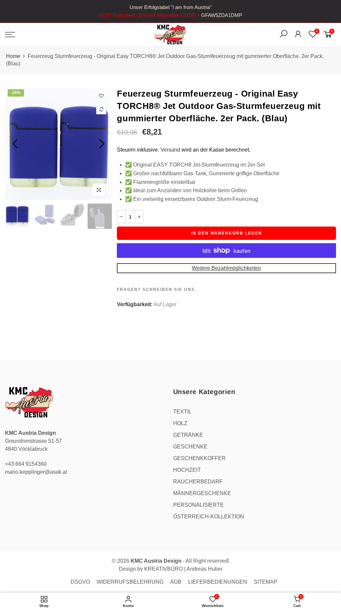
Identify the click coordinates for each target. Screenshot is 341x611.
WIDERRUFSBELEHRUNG (130, 582)
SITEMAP (265, 582)
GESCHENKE (190, 446)
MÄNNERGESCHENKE (202, 493)
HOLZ (180, 423)
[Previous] (16, 144)
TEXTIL (182, 411)
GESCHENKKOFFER (199, 458)
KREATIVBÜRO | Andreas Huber (183, 569)
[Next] (101, 144)
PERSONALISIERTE (198, 505)
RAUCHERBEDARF (198, 481)
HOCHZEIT (187, 470)
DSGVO (80, 582)
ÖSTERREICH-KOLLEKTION (208, 516)
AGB (175, 582)
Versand (170, 150)
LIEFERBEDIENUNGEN (217, 582)
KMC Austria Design (156, 561)
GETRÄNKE (188, 435)
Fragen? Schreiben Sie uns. (156, 289)
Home (13, 56)
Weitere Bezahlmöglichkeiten (226, 268)
